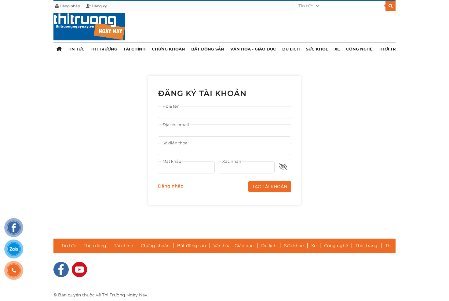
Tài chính (134, 48)
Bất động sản (207, 48)
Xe (337, 48)
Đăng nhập (69, 6)
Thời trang (392, 48)
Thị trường (104, 48)
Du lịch (291, 48)
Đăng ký (99, 6)
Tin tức (76, 48)
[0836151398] (14, 270)
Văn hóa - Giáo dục (253, 48)
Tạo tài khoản (269, 186)
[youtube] (79, 269)
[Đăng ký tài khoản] (89, 26)
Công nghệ (359, 48)
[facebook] (61, 269)
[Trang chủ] (59, 49)
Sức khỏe (317, 48)
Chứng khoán (168, 48)
